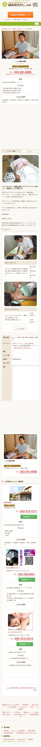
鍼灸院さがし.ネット (7, 28)
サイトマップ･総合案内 (18, 730)
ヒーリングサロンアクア (15, 632)
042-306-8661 (26, 574)
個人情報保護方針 (9, 733)
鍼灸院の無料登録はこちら (20, 15)
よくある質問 (12, 707)
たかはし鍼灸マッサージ (13, 567)
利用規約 (6, 730)
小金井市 (19, 28)
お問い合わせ (17, 19)
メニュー (29, 151)
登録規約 (30, 739)
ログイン (25, 19)
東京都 (14, 28)
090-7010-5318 (24, 638)
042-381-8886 (22, 72)
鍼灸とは (26, 712)
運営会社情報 (31, 730)
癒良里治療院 (7, 502)
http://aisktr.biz (29, 343)
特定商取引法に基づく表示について (26, 733)
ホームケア (23, 707)
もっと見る (20, 328)
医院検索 (25, 705)
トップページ (7, 19)
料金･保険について (20, 714)
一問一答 (17, 712)
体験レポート (6, 712)
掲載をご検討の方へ (9, 739)
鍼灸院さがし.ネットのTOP (10, 705)
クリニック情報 (11, 151)
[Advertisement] (20, 126)
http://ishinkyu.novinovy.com (22, 348)
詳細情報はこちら (28, 517)
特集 (32, 707)
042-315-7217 (28, 511)
